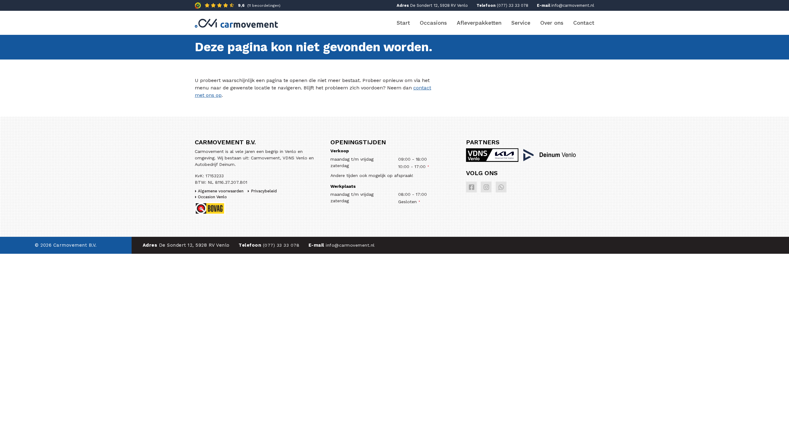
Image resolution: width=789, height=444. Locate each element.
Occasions (433, 23)
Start (403, 23)
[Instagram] (486, 187)
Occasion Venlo (212, 197)
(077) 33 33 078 (512, 5)
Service (520, 23)
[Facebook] (471, 187)
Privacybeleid (264, 191)
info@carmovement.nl (572, 5)
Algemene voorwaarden (220, 191)
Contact (583, 23)
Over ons (551, 23)
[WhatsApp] (501, 187)
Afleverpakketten (479, 23)
